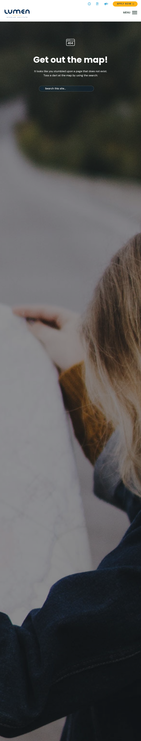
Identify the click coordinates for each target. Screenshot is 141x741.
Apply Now (124, 3)
